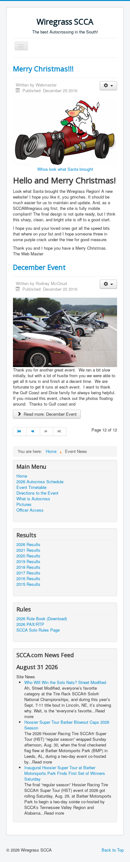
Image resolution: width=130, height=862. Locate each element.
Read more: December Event (49, 414)
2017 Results (28, 573)
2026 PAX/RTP (30, 624)
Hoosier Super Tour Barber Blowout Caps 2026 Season (66, 725)
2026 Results (28, 544)
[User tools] (108, 85)
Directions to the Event (37, 493)
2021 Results (28, 550)
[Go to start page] (20, 431)
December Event (39, 267)
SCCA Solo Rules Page (38, 630)
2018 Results (28, 567)
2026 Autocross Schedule (39, 482)
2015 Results (28, 584)
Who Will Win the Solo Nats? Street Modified (65, 682)
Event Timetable (31, 487)
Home (21, 476)
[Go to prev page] (33, 431)
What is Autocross (33, 499)
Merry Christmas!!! (43, 68)
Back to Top (113, 850)
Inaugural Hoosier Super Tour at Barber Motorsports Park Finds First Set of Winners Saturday (64, 773)
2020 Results (28, 556)
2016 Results (28, 578)
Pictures (24, 504)
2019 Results (28, 561)
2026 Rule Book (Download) (41, 618)
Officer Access (30, 510)
